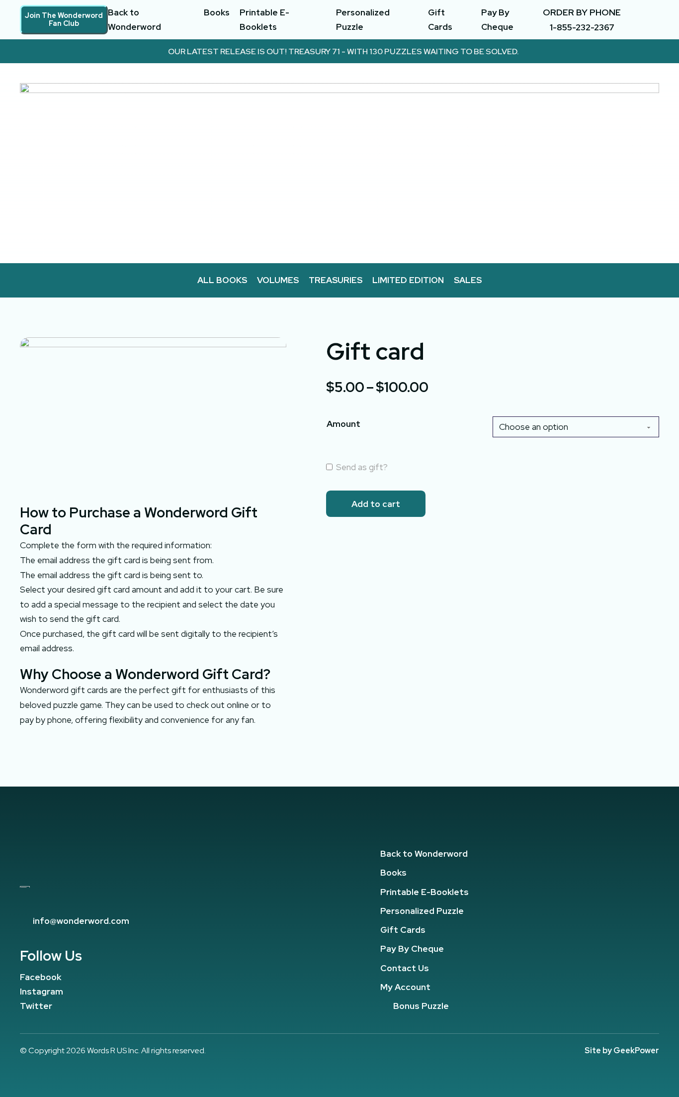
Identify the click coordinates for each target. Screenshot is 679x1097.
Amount (343, 423)
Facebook (40, 977)
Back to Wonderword (134, 19)
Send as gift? (361, 467)
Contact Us (404, 968)
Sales (468, 280)
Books (217, 12)
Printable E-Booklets (264, 19)
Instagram (41, 991)
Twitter (36, 1005)
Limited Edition (408, 280)
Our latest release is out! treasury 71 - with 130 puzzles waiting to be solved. (343, 51)
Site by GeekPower (622, 1050)
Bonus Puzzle (421, 1005)
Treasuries (335, 280)
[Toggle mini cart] (655, 19)
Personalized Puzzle (363, 19)
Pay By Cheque (497, 19)
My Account (405, 987)
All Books (222, 280)
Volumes (278, 280)
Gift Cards (440, 19)
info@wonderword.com (81, 920)
